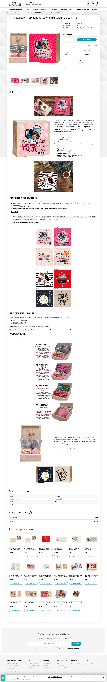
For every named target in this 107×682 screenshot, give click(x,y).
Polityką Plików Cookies (55, 677)
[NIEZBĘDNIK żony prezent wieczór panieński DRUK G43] (46, 566)
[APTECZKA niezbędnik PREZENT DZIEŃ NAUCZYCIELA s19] (91, 539)
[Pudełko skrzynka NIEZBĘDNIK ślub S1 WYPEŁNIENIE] (61, 539)
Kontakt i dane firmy (90, 663)
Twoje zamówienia (47, 663)
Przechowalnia (46, 667)
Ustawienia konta (47, 665)
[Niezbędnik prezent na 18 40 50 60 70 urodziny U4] (61, 594)
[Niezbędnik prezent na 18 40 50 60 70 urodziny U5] (46, 594)
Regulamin (31, 667)
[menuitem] (16, 9)
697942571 (11, 668)
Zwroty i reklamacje (33, 663)
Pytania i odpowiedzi (34, 665)
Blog (87, 665)
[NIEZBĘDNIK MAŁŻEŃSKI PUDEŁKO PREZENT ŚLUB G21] (31, 539)
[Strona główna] (15, 4)
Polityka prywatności (76, 663)
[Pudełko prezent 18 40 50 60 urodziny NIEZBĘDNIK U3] (76, 566)
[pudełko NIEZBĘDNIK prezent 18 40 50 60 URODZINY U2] (91, 566)
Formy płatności (61, 663)
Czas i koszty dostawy (62, 667)
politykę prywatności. (73, 648)
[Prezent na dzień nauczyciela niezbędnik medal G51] (31, 566)
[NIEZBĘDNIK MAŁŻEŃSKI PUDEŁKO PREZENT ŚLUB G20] (15, 539)
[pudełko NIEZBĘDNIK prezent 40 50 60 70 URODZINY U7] (15, 594)
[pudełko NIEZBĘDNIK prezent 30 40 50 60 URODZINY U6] (31, 594)
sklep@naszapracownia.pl (15, 671)
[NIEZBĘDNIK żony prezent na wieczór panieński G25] (15, 566)
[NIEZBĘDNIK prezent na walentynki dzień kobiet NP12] (61, 566)
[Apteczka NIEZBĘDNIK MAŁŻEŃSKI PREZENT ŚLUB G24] (46, 539)
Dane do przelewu (61, 665)
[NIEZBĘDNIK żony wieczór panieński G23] (76, 539)
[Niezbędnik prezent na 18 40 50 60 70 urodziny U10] (76, 594)
